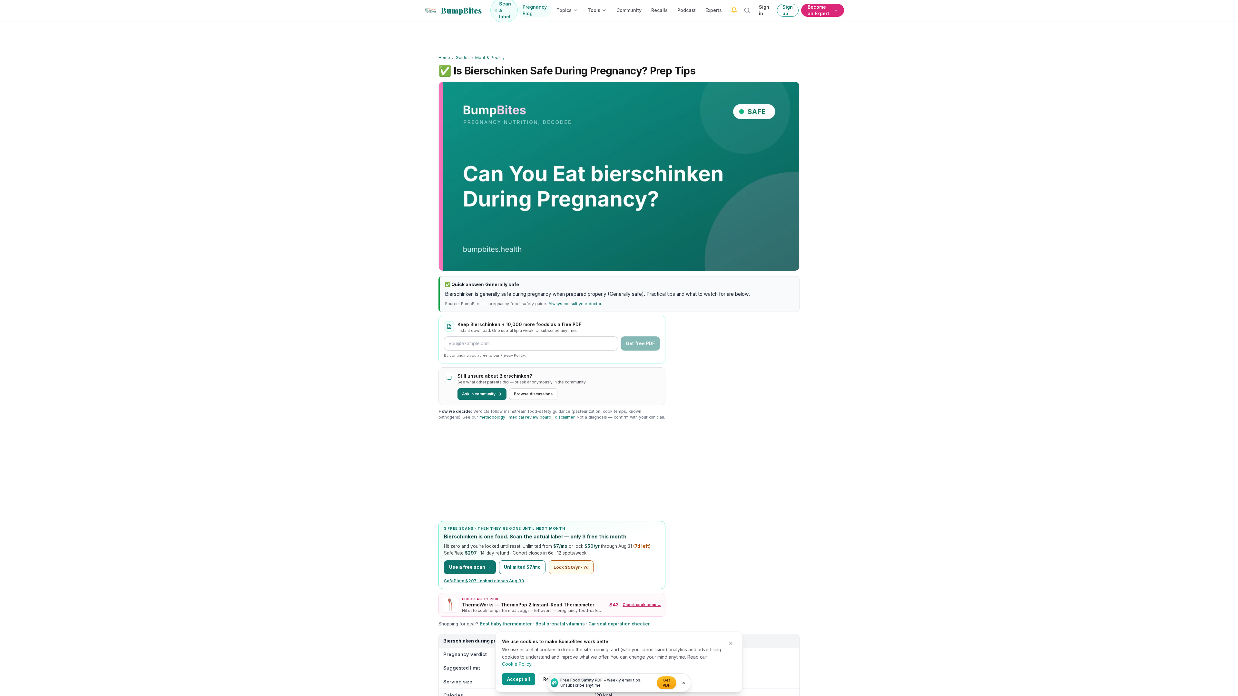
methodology (492, 417)
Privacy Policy (512, 355)
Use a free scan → (470, 567)
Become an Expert (818, 10)
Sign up (787, 10)
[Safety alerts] (734, 10)
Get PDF (666, 683)
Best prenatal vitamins (560, 623)
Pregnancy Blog (535, 10)
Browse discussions (533, 394)
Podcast (686, 10)
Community (629, 10)
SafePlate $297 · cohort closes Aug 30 (484, 580)
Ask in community (479, 394)
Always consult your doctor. (575, 303)
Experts (713, 10)
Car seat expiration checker (619, 623)
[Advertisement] (551, 471)
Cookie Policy (516, 664)
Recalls (659, 10)
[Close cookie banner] (731, 643)
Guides (463, 57)
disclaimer (565, 417)
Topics (564, 10)
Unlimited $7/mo (522, 567)
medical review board (530, 417)
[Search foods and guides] (747, 10)
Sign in (764, 10)
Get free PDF (640, 343)
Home (444, 57)
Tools (594, 10)
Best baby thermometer (506, 623)
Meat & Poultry (490, 57)
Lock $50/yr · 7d (571, 567)
